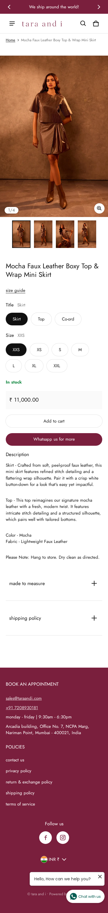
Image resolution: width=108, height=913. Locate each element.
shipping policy (20, 793)
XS (39, 350)
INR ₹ (54, 859)
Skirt (17, 319)
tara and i (38, 894)
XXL (57, 366)
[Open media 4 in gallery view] (87, 234)
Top (41, 319)
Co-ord (68, 319)
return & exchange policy (29, 782)
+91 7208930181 (22, 708)
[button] (83, 23)
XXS (16, 350)
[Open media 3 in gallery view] (65, 234)
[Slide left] (9, 6)
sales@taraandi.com (24, 698)
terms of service (20, 804)
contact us (15, 760)
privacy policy (18, 771)
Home (10, 40)
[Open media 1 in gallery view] (21, 234)
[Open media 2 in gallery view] (43, 234)
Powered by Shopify (65, 894)
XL (34, 366)
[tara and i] (42, 24)
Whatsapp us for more (54, 439)
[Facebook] (45, 837)
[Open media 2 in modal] (54, 136)
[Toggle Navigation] (12, 23)
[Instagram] (62, 837)
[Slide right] (98, 6)
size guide (15, 290)
